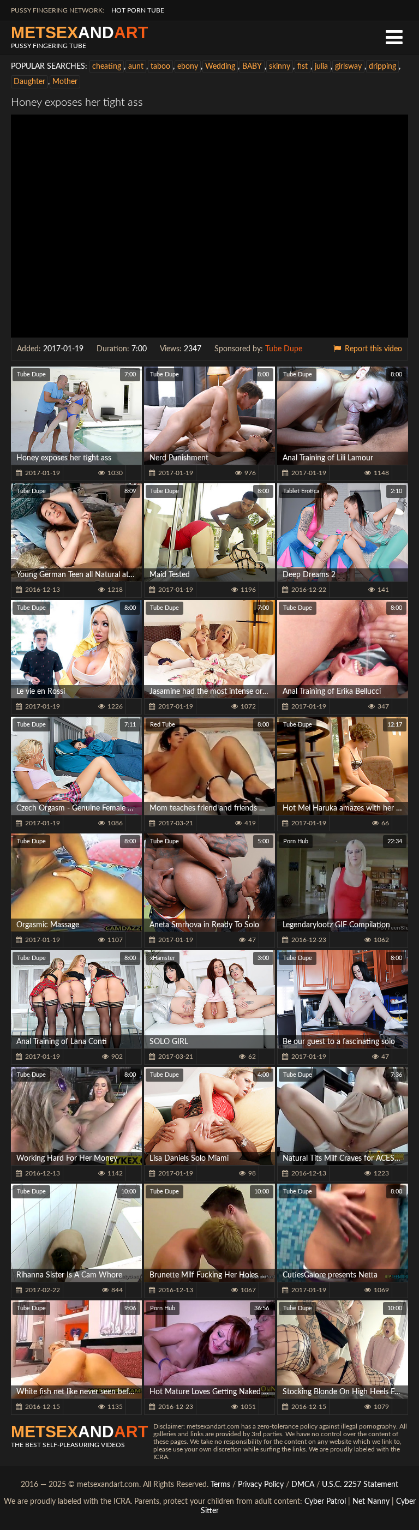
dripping (382, 66)
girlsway (348, 66)
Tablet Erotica (301, 491)
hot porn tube (137, 10)
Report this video (372, 349)
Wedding (220, 66)
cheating (106, 66)
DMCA (302, 1485)
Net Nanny (371, 1501)
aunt (135, 66)
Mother (64, 82)
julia (321, 66)
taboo (160, 66)
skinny (279, 66)
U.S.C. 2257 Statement (360, 1485)
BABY (252, 66)
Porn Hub (295, 841)
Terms (220, 1485)
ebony (187, 66)
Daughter (29, 82)
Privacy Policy (262, 1485)
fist (302, 66)
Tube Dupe (283, 349)
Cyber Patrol (325, 1501)
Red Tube (162, 725)
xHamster (162, 958)
